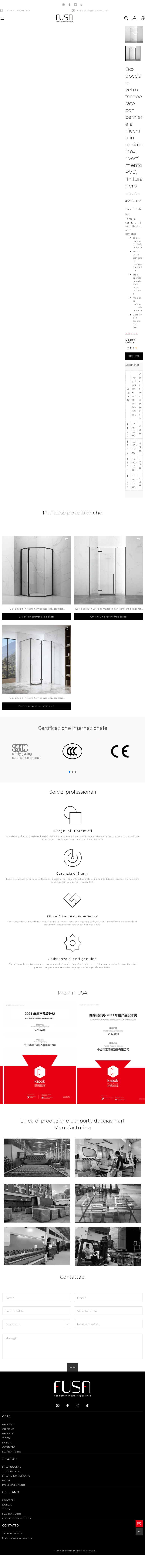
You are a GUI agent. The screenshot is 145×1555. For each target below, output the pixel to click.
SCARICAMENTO (11, 1451)
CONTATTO (8, 1447)
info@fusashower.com (21, 1537)
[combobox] (5, 1326)
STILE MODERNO (12, 1466)
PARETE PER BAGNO (13, 1484)
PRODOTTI (8, 1424)
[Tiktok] (81, 4)
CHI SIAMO (8, 1429)
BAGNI (6, 1480)
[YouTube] (63, 4)
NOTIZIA (7, 1442)
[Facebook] (69, 4)
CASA (6, 1416)
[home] (64, 18)
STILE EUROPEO (11, 1471)
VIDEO (6, 1438)
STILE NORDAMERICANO (16, 1475)
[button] (132, 53)
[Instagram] (75, 4)
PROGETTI (8, 1433)
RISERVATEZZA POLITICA (16, 1518)
